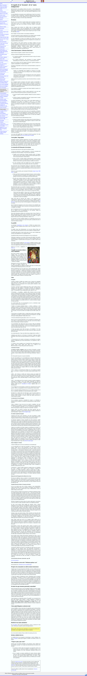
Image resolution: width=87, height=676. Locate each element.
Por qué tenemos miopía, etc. (3, 64)
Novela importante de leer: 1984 (3, 118)
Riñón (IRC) (2, 58)
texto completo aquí (26, 411)
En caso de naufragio (4, 84)
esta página (15, 624)
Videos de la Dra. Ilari (4, 37)
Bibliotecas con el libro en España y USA (3, 128)
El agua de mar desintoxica (3, 47)
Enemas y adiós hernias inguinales (3, 100)
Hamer (3, 19)
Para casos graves (3, 21)
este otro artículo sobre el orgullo (27, 135)
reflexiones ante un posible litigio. (25, 564)
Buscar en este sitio (4, 13)
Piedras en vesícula (4, 60)
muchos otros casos (18, 661)
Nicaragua (2, 28)
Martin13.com (30, 1)
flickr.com (13, 247)
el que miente (27, 242)
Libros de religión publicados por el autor (3, 8)
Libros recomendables (3, 11)
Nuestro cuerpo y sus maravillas (4, 76)
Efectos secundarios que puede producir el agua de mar (4, 70)
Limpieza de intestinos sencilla (3, 105)
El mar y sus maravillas (2, 74)
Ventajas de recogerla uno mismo (4, 35)
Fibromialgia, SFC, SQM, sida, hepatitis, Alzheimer (4, 51)
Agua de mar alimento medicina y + (4, 24)
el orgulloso (15, 638)
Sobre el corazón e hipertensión (3, 67)
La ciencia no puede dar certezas (4, 115)
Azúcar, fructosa (3, 107)
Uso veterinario (3, 87)
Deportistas (2, 49)
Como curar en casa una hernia (4, 44)
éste (12, 665)
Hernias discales (3, 41)
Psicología (2, 120)
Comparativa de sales (4, 94)
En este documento (14, 560)
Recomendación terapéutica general (4, 103)
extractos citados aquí (28, 440)
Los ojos (1, 62)
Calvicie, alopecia (3, 57)
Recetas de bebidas (4, 86)
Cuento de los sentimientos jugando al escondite (4, 124)
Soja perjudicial (3, 93)
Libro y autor (2, 15)
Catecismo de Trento (26, 383)
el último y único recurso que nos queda (26, 673)
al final (18, 31)
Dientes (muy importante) (2, 79)
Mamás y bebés (3, 26)
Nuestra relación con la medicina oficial (4, 82)
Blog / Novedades (3, 5)
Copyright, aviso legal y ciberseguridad (19, 674)
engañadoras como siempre (22, 225)
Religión (1, 122)
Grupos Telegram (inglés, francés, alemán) (3, 132)
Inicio (3, 3)
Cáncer (3, 30)
